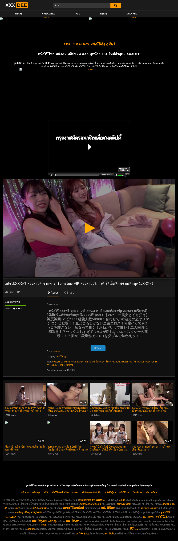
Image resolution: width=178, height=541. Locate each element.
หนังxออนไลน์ (94, 504)
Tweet (99, 348)
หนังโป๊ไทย (124, 492)
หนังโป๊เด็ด (109, 533)
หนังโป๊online (148, 517)
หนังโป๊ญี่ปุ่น (61, 356)
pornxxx (145, 508)
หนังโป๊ (133, 362)
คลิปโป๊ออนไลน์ (123, 504)
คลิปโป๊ (87, 362)
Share (70, 292)
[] (115, 5)
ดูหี (93, 362)
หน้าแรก (18, 14)
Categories (48, 14)
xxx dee (56, 351)
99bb (54, 362)
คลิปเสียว (79, 362)
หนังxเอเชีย (123, 362)
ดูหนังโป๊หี (165, 512)
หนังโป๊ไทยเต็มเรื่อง (60, 492)
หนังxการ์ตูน (151, 492)
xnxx (60, 362)
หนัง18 (122, 500)
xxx (72, 362)
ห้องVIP (148, 362)
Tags (77, 14)
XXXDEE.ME (85, 500)
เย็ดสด (44, 525)
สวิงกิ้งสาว (106, 362)
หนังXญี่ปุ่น (52, 521)
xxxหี (17, 508)
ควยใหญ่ (19, 512)
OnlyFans (132, 14)
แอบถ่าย (69, 365)
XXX (46, 492)
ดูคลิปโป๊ (43, 508)
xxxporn (154, 508)
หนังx (114, 362)
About (54, 292)
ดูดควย (165, 504)
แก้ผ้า (62, 365)
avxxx (75, 492)
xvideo (67, 362)
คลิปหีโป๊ (103, 14)
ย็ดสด (98, 362)
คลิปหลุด (36, 492)
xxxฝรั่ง (83, 504)
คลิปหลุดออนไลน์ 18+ (92, 492)
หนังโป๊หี (140, 362)
